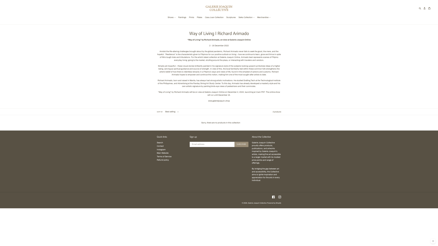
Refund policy (163, 160)
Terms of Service (164, 156)
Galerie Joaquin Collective (257, 203)
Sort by (160, 112)
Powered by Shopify (274, 203)
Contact (160, 146)
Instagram (161, 150)
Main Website (162, 153)
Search (160, 143)
